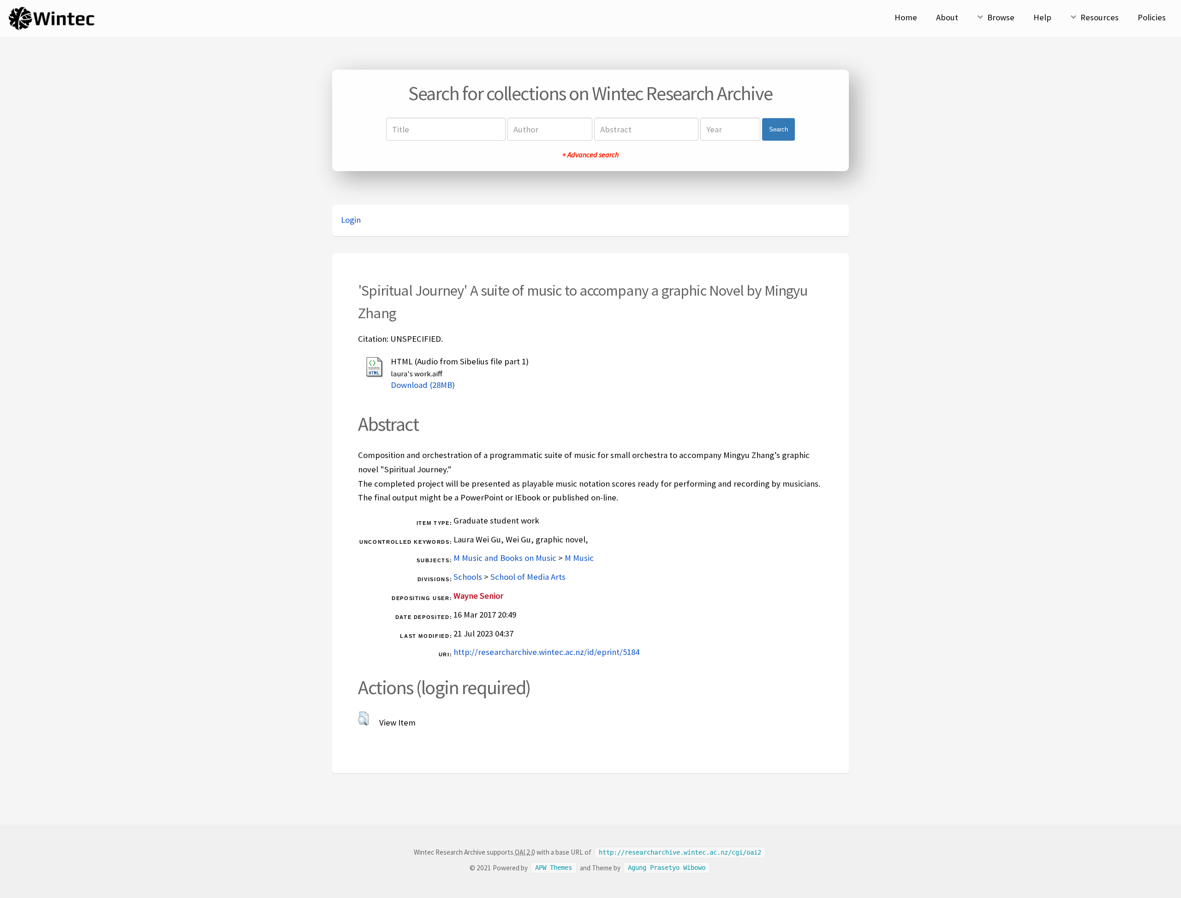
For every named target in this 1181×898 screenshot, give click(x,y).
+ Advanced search (590, 154)
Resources (1099, 17)
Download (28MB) (423, 385)
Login (351, 219)
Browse (1000, 17)
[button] (363, 719)
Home (906, 17)
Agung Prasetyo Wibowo (666, 868)
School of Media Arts (528, 576)
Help (1042, 17)
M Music (579, 558)
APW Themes (553, 868)
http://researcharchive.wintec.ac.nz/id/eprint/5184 (546, 652)
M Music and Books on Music (504, 558)
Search (778, 129)
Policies (1152, 17)
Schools (467, 576)
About (947, 17)
